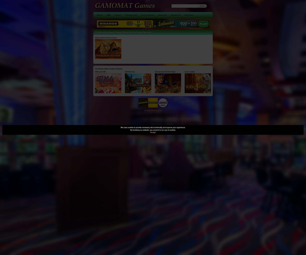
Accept (153, 132)
